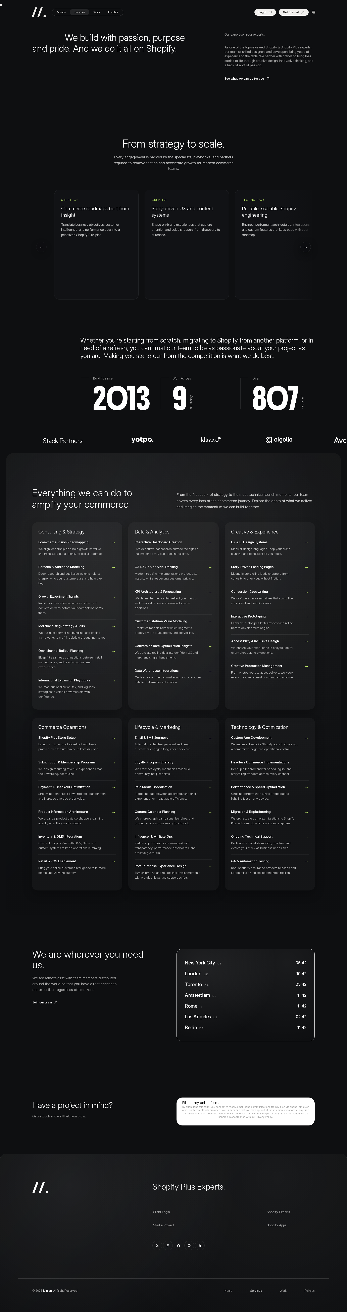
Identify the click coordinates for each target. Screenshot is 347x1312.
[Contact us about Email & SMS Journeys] (173, 745)
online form (209, 1103)
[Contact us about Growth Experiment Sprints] (77, 604)
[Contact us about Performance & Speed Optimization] (270, 793)
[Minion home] (40, 12)
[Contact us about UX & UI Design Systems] (270, 550)
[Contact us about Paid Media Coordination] (173, 793)
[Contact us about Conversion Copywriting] (270, 597)
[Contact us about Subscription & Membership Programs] (77, 768)
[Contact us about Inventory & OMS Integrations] (77, 842)
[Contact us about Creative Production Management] (270, 671)
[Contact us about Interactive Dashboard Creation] (173, 550)
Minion (61, 12)
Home (228, 1290)
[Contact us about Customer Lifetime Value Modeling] (173, 627)
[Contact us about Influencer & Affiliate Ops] (173, 844)
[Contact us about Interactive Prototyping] (270, 622)
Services (79, 12)
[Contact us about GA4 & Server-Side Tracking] (173, 572)
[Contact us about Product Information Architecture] (77, 817)
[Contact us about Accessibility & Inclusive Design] (270, 647)
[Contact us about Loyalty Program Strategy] (173, 768)
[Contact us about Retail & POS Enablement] (77, 867)
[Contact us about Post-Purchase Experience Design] (173, 872)
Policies (309, 1290)
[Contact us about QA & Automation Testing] (270, 867)
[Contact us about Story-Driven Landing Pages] (270, 572)
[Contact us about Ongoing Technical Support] (270, 842)
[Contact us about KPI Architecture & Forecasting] (173, 599)
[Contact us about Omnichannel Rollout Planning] (77, 659)
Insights (113, 12)
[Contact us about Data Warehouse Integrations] (173, 676)
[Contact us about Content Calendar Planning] (173, 817)
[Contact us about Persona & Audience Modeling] (77, 575)
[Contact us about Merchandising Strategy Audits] (77, 632)
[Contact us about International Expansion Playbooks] (77, 688)
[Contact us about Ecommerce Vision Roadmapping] (77, 550)
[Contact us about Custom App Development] (270, 745)
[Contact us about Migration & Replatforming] (270, 817)
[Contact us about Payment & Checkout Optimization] (77, 793)
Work (96, 12)
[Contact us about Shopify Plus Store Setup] (77, 745)
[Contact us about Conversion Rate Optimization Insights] (173, 651)
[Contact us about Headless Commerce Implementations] (270, 768)
